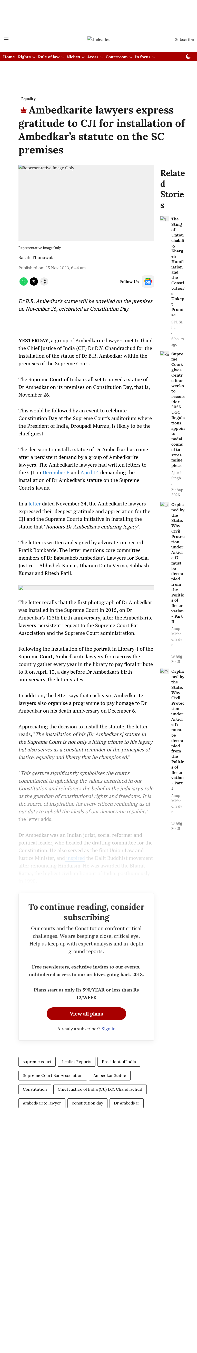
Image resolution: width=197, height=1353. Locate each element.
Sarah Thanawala (36, 257)
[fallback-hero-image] (164, 218)
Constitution (35, 1089)
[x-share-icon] (34, 284)
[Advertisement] (98, 8)
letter (34, 503)
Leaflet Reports (76, 1061)
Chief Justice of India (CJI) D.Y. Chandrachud (100, 1089)
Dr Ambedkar (126, 1103)
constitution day (87, 1103)
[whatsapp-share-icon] (23, 284)
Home (9, 56)
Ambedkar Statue (109, 1075)
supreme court (37, 1061)
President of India (119, 1061)
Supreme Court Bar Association (53, 1075)
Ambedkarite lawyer (42, 1103)
